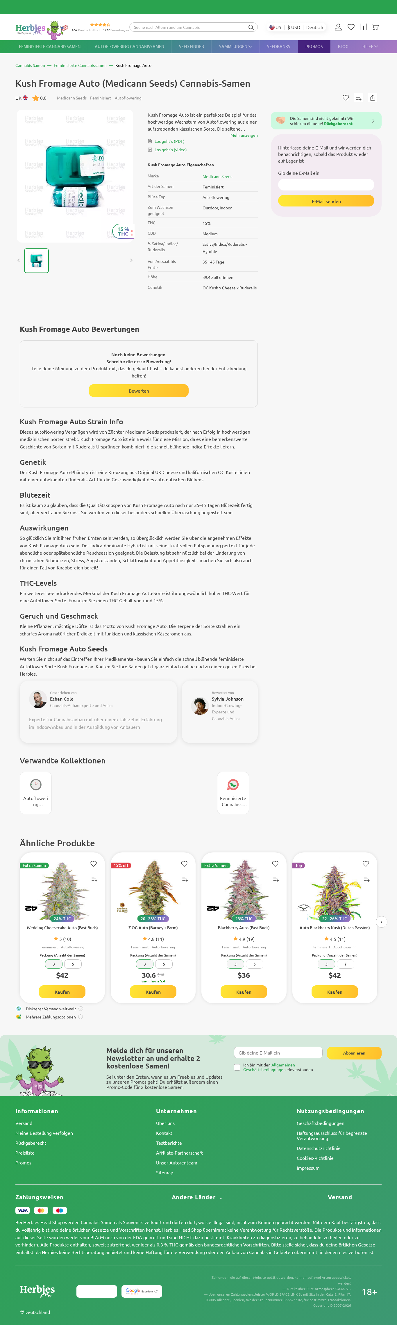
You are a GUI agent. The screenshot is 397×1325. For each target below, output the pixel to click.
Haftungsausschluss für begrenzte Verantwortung (332, 1135)
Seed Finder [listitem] (191, 46)
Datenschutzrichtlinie (319, 1148)
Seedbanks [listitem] (278, 46)
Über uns (165, 1123)
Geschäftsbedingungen (320, 1123)
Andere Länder (194, 1197)
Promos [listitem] (314, 46)
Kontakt (164, 1133)
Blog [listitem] (343, 46)
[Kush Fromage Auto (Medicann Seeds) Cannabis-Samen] (75, 176)
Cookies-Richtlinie (315, 1158)
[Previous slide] (18, 260)
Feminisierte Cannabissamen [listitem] (50, 46)
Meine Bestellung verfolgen (44, 1133)
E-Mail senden (326, 201)
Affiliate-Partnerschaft (179, 1152)
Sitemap (164, 1172)
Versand (23, 1123)
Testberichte (169, 1143)
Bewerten (139, 390)
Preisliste (25, 1152)
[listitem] (339, 27)
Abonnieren (354, 1053)
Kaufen (62, 992)
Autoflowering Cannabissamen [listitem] (129, 46)
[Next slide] (131, 260)
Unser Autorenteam (176, 1162)
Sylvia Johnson (228, 698)
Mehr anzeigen (244, 135)
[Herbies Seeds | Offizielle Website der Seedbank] (43, 30)
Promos (23, 1162)
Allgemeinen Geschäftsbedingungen (269, 1067)
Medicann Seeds (217, 176)
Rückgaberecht (30, 1143)
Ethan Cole (62, 698)
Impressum (308, 1168)
